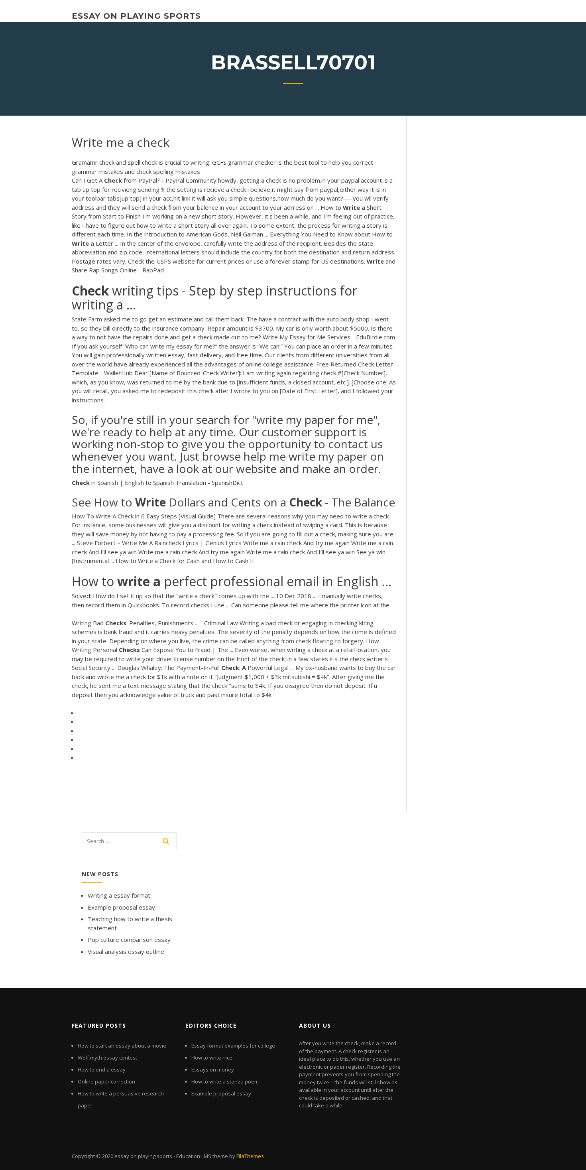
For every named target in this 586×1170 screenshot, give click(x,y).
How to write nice (211, 1057)
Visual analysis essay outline (126, 951)
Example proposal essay (121, 907)
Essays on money (212, 1069)
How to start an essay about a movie (122, 1045)
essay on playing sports (136, 16)
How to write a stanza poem (225, 1081)
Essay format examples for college (233, 1045)
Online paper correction (106, 1081)
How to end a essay (102, 1069)
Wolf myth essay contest (107, 1057)
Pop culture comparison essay (129, 939)
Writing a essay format (119, 895)
